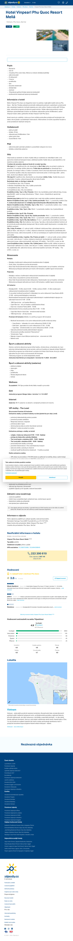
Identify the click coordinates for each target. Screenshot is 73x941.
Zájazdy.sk (7, 907)
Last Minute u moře (9, 763)
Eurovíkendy (7, 775)
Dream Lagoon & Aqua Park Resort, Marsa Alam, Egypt (20, 846)
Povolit (21, 477)
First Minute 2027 (9, 773)
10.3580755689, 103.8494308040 (29, 547)
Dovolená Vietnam (10, 804)
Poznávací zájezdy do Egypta (13, 820)
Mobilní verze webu (9, 922)
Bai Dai (31, 7)
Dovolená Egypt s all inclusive (12, 784)
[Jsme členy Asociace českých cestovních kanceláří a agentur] (6, 931)
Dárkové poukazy (9, 888)
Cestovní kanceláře (9, 904)
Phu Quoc (25, 7)
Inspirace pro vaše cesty (11, 891)
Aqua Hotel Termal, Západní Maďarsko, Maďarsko (18, 841)
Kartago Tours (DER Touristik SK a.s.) (26, 521)
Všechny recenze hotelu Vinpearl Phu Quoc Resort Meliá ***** (37, 614)
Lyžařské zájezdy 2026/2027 (12, 770)
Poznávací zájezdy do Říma (12, 810)
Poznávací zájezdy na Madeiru (12, 789)
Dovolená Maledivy (10, 801)
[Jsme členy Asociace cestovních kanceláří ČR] (11, 931)
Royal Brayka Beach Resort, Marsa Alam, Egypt (18, 844)
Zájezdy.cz (7, 7)
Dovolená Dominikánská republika (14, 794)
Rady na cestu (8, 901)
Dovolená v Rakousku (10, 787)
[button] (28, 2)
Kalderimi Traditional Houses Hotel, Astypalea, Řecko (19, 825)
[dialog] (36, 470)
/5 (10, 26)
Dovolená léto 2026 (9, 782)
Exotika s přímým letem (10, 768)
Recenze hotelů (8, 898)
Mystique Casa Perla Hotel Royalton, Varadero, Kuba (19, 834)
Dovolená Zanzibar (10, 799)
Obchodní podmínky (10, 913)
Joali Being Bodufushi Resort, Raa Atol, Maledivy (18, 830)
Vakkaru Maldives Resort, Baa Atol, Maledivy (17, 832)
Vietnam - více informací (15, 727)
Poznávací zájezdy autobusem (13, 777)
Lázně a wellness (9, 780)
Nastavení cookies (9, 919)
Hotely (13, 7)
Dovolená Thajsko (10, 797)
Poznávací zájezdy (9, 766)
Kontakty (7, 916)
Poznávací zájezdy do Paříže (12, 815)
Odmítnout (52, 477)
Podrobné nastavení (11, 473)
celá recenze (20, 600)
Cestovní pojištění (9, 885)
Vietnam (19, 7)
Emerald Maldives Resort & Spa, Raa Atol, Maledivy (19, 827)
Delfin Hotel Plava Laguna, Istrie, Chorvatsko (17, 848)
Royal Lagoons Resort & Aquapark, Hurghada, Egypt (19, 851)
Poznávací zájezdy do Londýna (13, 813)
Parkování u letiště (9, 882)
